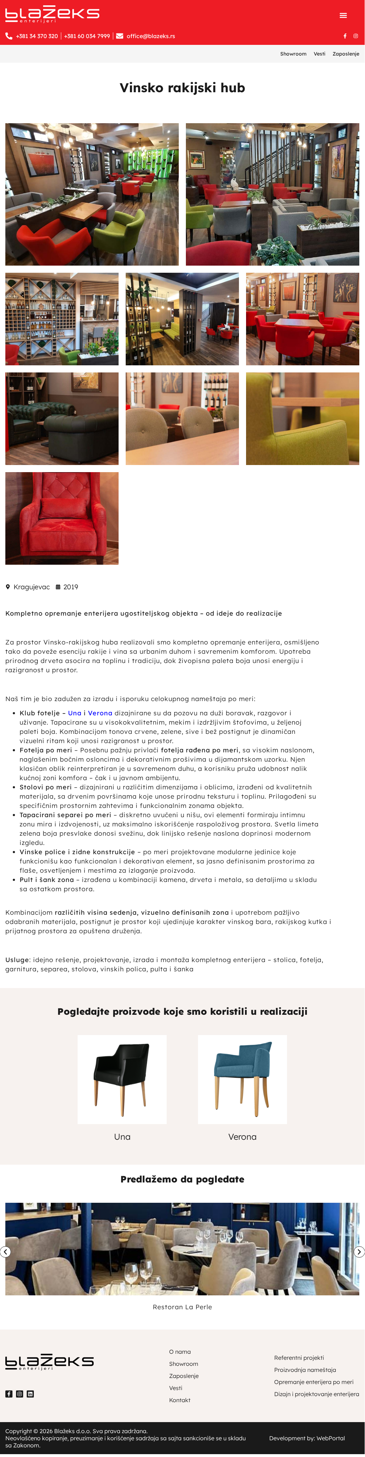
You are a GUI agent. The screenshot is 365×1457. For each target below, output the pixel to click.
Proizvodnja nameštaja (305, 1369)
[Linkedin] (30, 1394)
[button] (343, 15)
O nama (180, 1351)
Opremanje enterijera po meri (314, 1381)
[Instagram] (355, 36)
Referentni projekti (299, 1357)
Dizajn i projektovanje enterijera (316, 1394)
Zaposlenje (346, 54)
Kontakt (180, 1400)
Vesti (319, 54)
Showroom (293, 54)
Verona (242, 1136)
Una (75, 713)
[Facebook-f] (345, 36)
